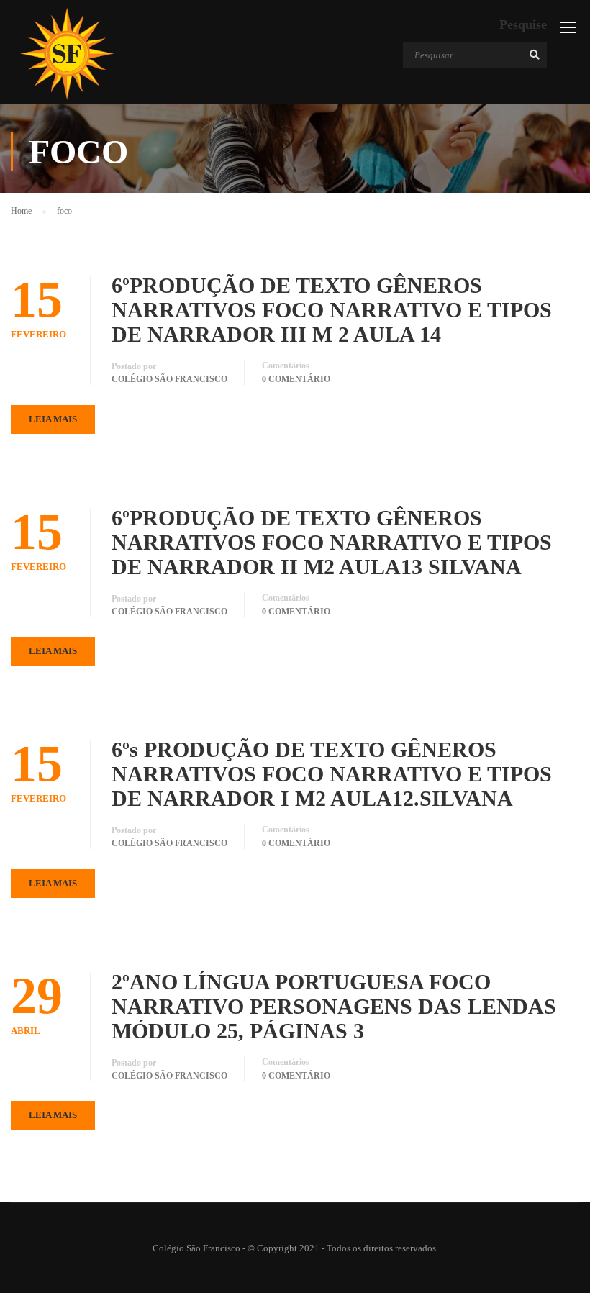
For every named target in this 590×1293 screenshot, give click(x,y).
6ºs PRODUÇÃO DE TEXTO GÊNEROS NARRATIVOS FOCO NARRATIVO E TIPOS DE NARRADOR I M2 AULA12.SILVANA (332, 774)
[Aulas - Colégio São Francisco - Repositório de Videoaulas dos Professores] (66, 53)
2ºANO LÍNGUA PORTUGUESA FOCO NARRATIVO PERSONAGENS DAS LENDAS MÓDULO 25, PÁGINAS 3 (334, 1006)
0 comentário (296, 379)
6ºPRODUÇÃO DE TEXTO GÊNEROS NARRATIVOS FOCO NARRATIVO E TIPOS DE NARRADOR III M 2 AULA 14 (332, 309)
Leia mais (53, 419)
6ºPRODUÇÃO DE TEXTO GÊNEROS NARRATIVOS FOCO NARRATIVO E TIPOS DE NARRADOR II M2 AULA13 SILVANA (332, 542)
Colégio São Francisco (169, 379)
